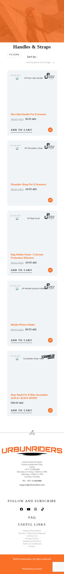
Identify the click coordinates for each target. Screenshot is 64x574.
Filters (14, 54)
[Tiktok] (43, 509)
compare (50, 129)
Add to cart (21, 130)
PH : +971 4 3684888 (32, 481)
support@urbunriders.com (32, 485)
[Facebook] (21, 509)
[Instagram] (35, 509)
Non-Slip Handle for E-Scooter (28, 114)
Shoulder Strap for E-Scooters (28, 184)
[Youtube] (28, 509)
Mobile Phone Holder (23, 324)
